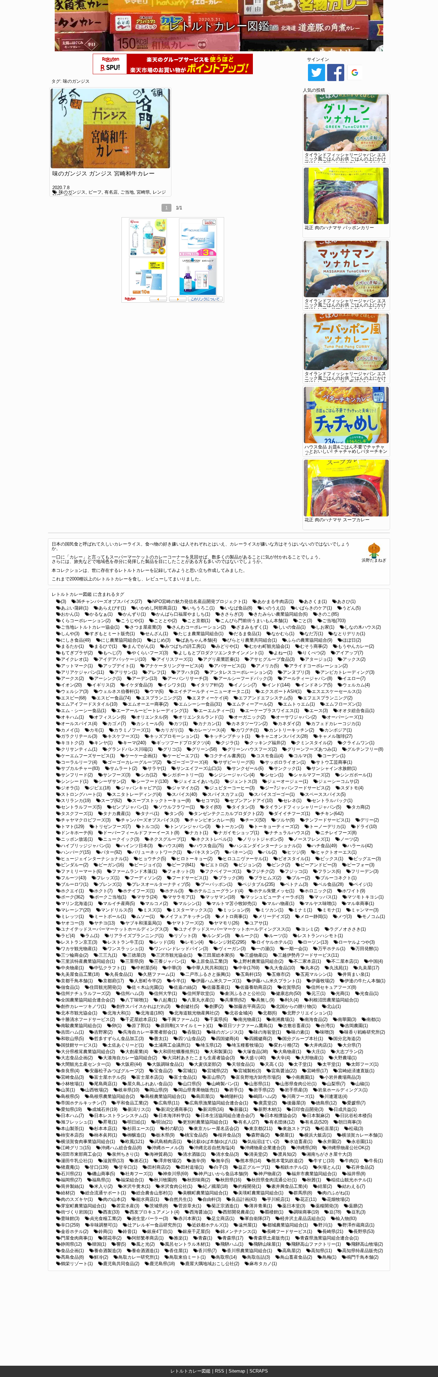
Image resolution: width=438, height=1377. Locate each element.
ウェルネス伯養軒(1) (119, 691)
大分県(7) (352, 1045)
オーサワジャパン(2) (296, 717)
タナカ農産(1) (116, 813)
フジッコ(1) (296, 871)
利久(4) (292, 999)
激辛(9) (199, 1160)
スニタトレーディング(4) (137, 794)
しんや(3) (70, 633)
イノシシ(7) (245, 684)
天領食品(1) (243, 1064)
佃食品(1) (70, 987)
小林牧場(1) (72, 1083)
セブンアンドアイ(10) (251, 800)
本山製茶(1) (72, 1128)
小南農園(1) (302, 1077)
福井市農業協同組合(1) (314, 1173)
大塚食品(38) (255, 1051)
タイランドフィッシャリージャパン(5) (303, 807)
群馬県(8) (303, 1192)
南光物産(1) (249, 1019)
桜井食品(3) (229, 1135)
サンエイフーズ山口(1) (198, 768)
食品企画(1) (72, 1250)
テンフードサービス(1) (327, 820)
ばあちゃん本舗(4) (199, 640)
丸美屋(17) (368, 967)
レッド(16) (164, 942)
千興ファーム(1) (183, 1019)
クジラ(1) (230, 742)
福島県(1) (101, 1179)
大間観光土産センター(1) (86, 1064)
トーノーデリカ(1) (327, 826)
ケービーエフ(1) (183, 755)
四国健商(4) (227, 1038)
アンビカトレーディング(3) (347, 672)
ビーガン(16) (111, 864)
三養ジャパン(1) (170, 961)
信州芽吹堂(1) (201, 993)
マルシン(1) (189, 903)
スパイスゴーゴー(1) (274, 794)
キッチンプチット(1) (229, 736)
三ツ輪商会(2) (74, 955)
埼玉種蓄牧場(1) (247, 1045)
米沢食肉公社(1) (176, 1186)
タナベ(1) (150, 813)
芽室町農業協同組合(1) (83, 1205)
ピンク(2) (281, 864)
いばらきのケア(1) (314, 608)
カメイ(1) (70, 730)
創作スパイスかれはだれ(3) (143, 1006)
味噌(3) (327, 1032)
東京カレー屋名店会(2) (216, 1128)
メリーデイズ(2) (274, 916)
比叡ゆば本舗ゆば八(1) (214, 1141)
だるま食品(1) (247, 633)
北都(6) (270, 1012)
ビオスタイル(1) (294, 858)
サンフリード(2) (77, 774)
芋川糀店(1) (278, 1199)
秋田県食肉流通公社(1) (274, 1179)
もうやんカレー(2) (356, 646)
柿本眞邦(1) (105, 1135)
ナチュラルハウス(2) (289, 832)
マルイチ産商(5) (119, 903)
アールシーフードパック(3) (245, 678)
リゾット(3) (185, 935)
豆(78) (335, 1212)
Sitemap (237, 1371)
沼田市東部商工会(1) (81, 1154)
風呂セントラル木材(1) (187, 1244)
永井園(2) (332, 1141)
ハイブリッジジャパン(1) (86, 845)
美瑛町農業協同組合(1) (260, 1192)
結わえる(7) (353, 1186)
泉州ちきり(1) (125, 1154)
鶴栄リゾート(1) (77, 1263)
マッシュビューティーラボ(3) (274, 897)
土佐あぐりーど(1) (125, 1045)
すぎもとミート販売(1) (112, 633)
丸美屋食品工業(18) (80, 974)
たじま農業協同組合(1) (200, 633)
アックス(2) (354, 659)
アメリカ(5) (267, 665)
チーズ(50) (255, 820)
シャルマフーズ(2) (312, 774)
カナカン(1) (209, 723)
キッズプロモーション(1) (174, 736)
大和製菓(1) (220, 1051)
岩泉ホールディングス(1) (343, 1089)
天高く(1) (274, 1064)
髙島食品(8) (72, 1257)
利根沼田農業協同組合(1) (334, 999)
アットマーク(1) (77, 665)
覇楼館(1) (274, 1212)
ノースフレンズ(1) (312, 839)
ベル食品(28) (331, 884)
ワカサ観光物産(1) (79, 948)
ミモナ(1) (331, 910)
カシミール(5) (150, 723)
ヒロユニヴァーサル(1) (245, 858)
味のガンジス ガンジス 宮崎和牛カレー (103, 173)
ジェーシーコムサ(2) (338, 781)
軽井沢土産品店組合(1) (302, 1218)
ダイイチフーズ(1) (292, 813)
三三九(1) (108, 955)
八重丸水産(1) (201, 999)
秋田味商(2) (198, 1179)
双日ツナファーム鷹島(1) (248, 1025)
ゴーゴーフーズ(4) (190, 762)
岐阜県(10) (128, 1089)
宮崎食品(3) (72, 1077)
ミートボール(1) (110, 916)
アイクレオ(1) (74, 659)
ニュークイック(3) (121, 839)
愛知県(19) (71, 1109)
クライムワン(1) (358, 742)
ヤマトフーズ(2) (188, 923)
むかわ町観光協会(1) (269, 646)
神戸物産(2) (269, 1173)
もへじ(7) (112, 652)
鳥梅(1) (329, 1257)
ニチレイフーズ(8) (338, 832)
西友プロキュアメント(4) (154, 1212)
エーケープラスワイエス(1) (272, 710)
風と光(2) (145, 1244)
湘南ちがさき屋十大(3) (329, 1154)
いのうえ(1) (273, 608)
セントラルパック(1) (332, 800)
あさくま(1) (315, 601)
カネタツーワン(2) (249, 723)
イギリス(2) (103, 684)
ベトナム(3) (296, 884)
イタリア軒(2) (209, 684)
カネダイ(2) (289, 723)
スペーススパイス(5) (325, 794)
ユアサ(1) (258, 923)
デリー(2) (369, 820)
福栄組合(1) (132, 1179)
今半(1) (179, 980)
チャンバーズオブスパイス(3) (150, 820)
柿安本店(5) (72, 1135)
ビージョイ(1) (148, 864)
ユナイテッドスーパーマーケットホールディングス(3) (114, 929)
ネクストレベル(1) (214, 839)
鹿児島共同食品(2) (121, 1263)
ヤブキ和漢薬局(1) (143, 923)
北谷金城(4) (241, 1012)
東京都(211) (260, 1128)
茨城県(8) (159, 1205)
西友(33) (111, 1212)
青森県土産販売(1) (272, 1238)
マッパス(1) (325, 897)
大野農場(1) (345, 1057)
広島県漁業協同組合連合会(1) (219, 1102)
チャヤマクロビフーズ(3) (86, 820)
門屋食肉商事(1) (77, 1238)
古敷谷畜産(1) (296, 1025)
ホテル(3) (174, 890)
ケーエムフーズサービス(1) (88, 755)
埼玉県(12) (211, 1045)
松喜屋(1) (329, 1128)
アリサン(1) (125, 672)
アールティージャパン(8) (307, 678)
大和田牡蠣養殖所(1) (178, 1051)
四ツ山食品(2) (192, 1038)
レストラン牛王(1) (125, 942)
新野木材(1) (269, 1109)
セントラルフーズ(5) (81, 807)
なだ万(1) (314, 633)
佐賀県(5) (291, 987)
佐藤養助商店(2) (256, 987)
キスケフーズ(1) (123, 736)
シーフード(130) (152, 781)
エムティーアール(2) (252, 704)
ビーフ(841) (183, 864)
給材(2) (68, 1192)
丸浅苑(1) (339, 967)
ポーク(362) (72, 897)
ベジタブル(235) (259, 884)
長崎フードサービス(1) (289, 1231)
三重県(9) (134, 961)
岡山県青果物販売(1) (198, 1089)
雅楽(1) (181, 1238)
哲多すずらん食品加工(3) (119, 1038)
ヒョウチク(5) (152, 858)
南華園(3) (347, 1019)
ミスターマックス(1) (192, 910)
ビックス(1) (331, 858)
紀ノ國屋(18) (215, 1186)
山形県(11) (259, 1083)
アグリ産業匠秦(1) (221, 659)
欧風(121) (134, 1141)
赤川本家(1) (189, 1218)
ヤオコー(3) (72, 923)
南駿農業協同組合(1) (81, 1025)
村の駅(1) (174, 1128)
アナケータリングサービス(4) (174, 665)
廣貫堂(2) (267, 1102)
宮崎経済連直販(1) (356, 1070)
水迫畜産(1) (300, 1141)
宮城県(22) (217, 1070)
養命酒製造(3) (107, 1250)
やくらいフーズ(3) (150, 652)
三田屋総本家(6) (218, 955)
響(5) (121, 1244)
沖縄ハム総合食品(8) (121, 1147)
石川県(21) (71, 1173)
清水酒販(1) (194, 1154)
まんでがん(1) (141, 646)
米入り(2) (103, 1186)
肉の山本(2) (114, 1199)
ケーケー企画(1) (141, 755)
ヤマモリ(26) (226, 923)
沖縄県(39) (306, 1147)
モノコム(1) (373, 916)
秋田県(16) (230, 1179)
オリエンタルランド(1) (200, 717)
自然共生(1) (180, 1199)
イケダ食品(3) (139, 684)
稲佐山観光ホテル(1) (351, 1179)
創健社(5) (190, 1006)
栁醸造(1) (136, 1135)
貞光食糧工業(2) (105, 1218)
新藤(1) (241, 1109)
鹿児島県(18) (162, 1263)
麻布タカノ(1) (263, 1263)
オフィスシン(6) (110, 717)
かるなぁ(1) (101, 614)
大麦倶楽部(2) (207, 1064)
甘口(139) (99, 1167)
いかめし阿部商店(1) (156, 608)
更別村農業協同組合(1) (205, 1122)
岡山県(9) (159, 1089)
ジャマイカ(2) (185, 787)
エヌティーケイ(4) (210, 697)
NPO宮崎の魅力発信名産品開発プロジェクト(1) (199, 601)
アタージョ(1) (318, 659)
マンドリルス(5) (117, 910)
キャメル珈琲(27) (335, 736)
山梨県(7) (336, 1083)
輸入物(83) (346, 1218)
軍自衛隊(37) (257, 1218)
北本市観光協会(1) (79, 1012)
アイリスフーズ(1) (174, 659)
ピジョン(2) (250, 864)
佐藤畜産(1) (218, 987)
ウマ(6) (157, 691)
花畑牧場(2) (338, 1199)
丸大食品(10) (282, 967)
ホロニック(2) (318, 890)
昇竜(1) (110, 1122)
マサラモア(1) (181, 897)
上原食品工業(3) (212, 961)
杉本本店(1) (105, 1128)
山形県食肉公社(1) (298, 1083)
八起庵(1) (167, 999)
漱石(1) (141, 1160)
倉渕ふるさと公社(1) (245, 993)
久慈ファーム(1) (159, 974)
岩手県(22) (264, 1089)
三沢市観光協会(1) (174, 955)
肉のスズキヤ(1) (77, 1199)
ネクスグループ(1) (168, 839)
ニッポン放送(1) (77, 839)
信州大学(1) (165, 993)
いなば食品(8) (238, 608)
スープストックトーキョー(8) (161, 800)
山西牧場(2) (96, 1089)
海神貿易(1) (161, 1154)
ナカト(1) (199, 832)
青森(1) (205, 1238)
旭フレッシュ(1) (77, 1122)
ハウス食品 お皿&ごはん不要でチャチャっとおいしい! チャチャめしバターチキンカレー (346, 451)
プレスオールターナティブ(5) (161, 884)
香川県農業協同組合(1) (249, 1250)
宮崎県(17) (317, 1070)
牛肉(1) (352, 1160)
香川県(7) (207, 1250)
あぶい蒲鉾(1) (74, 608)
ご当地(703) (334, 620)
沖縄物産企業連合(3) (265, 1147)
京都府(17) (113, 980)
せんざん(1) (156, 633)
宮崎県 (143, 192)
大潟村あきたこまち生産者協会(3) (201, 1057)
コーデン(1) (333, 755)
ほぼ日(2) (352, 640)
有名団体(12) (282, 1122)
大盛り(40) (255, 1057)
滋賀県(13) (113, 1160)
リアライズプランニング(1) (137, 935)
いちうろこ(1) (201, 608)
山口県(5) (192, 1083)
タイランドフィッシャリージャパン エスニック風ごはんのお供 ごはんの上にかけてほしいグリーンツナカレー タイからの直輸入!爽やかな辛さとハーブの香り (345, 161)
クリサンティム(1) (79, 749)
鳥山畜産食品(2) (296, 1257)
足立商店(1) (222, 1218)
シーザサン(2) (112, 781)
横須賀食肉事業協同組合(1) (88, 1141)
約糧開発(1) (249, 1186)
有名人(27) (248, 1122)
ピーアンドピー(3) (318, 864)
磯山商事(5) (103, 1173)
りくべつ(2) (313, 652)
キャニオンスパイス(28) (284, 736)
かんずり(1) (134, 614)
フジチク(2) (263, 871)
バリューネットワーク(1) (157, 852)
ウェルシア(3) (74, 691)
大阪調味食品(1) (168, 1064)
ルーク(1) (249, 935)
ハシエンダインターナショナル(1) (267, 845)
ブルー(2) (301, 877)
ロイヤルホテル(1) (274, 942)
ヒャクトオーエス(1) (336, 852)
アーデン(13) (144, 678)
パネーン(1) (241, 852)
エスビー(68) (73, 697)
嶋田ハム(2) (265, 1096)
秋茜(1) (314, 1179)
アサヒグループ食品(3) (272, 659)
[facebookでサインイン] (335, 80)
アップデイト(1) (119, 665)
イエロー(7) (354, 678)
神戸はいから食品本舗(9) (223, 1173)
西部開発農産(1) (239, 1212)
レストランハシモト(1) (320, 935)
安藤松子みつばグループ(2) (117, 1070)
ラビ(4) (68, 935)
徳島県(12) (326, 1102)
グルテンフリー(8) (365, 749)
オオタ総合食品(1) (356, 710)
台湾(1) (328, 1025)
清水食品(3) (227, 1154)
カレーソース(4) (210, 730)
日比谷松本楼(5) (356, 1115)
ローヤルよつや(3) (356, 942)
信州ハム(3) (132, 993)
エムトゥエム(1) (299, 704)
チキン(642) (332, 813)
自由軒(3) (212, 1199)
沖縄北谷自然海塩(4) (214, 1147)
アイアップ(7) (349, 652)
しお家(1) (325, 627)
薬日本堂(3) (293, 1205)
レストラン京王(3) (79, 942)
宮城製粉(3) (249, 1070)
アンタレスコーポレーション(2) (240, 672)
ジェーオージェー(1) (287, 781)
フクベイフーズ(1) (223, 871)
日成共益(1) (345, 1109)
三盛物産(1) (256, 955)
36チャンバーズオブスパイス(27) (109, 601)
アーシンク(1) (107, 678)
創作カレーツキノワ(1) (83, 1006)
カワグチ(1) (247, 730)
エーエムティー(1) (216, 710)
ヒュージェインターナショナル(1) (94, 858)
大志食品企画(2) (77, 1057)
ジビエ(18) (100, 787)
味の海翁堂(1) (267, 1032)
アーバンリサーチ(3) (187, 678)
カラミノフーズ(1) (132, 730)
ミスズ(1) (152, 910)
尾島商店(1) (105, 1083)
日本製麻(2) (318, 1115)
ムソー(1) (145, 916)
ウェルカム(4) (356, 684)
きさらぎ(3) (231, 614)
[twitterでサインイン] (316, 80)
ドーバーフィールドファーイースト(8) (141, 832)
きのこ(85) (328, 614)
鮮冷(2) (101, 1257)
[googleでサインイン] (354, 80)
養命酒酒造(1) (145, 1250)
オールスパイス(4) (79, 723)
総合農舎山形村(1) (154, 1192)
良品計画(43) (244, 1199)
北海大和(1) (118, 1012)
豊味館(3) (70, 1218)
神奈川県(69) (175, 1173)
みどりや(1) (227, 646)
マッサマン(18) (220, 897)
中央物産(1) (72, 967)
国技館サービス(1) (79, 1045)
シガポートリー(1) (185, 774)
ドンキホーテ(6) (77, 832)
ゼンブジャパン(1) (130, 807)
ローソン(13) (315, 942)
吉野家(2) (103, 1032)
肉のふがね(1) (336, 1192)
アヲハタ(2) (187, 672)
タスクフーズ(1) (77, 813)
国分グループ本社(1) (302, 1038)
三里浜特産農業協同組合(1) (88, 961)
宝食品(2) (163, 1070)
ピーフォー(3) (360, 864)
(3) (63, 601)
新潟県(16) (213, 1109)
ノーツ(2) (349, 839)
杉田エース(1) (141, 1128)
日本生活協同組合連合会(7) (228, 1115)
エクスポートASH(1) (280, 691)
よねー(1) (283, 652)
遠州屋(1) (248, 1225)
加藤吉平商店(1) (250, 1006)
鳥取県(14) (226, 1257)
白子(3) (221, 1167)
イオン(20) (71, 684)
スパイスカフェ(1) (225, 794)
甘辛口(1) (128, 1167)
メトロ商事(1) (234, 916)
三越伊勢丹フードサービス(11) (308, 955)
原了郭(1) (141, 1025)
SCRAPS (258, 1371)
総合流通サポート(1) (105, 1192)
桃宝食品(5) (196, 1135)
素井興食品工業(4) (289, 1186)
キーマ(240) (134, 742)
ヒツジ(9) (296, 852)
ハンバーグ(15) (76, 852)
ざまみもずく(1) (252, 627)
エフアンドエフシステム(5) (266, 697)
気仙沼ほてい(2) (263, 1141)
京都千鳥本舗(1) (77, 980)
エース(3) (318, 710)
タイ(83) (213, 807)
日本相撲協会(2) (281, 1115)
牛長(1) (376, 1160)
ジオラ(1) (70, 787)
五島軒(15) (251, 974)
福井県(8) (356, 1173)
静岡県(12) (71, 1244)
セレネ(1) (292, 800)
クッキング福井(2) (267, 742)
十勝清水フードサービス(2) (88, 1019)
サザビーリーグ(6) (236, 762)
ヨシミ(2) (310, 929)
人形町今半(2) (148, 980)
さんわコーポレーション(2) (199, 627)
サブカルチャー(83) (80, 768)
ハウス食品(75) (209, 845)
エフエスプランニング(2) (327, 697)
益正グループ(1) (254, 1167)
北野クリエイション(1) (309, 1012)
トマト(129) (72, 826)
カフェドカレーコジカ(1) (336, 723)
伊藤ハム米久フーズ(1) (218, 980)
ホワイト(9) (353, 890)
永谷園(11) (361, 1141)
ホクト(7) (103, 890)
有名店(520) (316, 1122)
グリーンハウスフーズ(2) (252, 749)
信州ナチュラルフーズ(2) (86, 993)
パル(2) (270, 852)
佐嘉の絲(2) (185, 987)
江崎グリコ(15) (76, 1147)
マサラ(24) (147, 897)
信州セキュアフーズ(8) (333, 987)
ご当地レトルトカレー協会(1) (90, 627)
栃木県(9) (165, 1135)
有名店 (111, 192)
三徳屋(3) (136, 955)
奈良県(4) (70, 1070)
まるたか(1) (72, 646)
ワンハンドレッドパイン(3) (181, 948)
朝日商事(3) (349, 1122)
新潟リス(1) (139, 1109)
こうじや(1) (132, 620)
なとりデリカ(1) (349, 633)
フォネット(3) (181, 871)
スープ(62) (111, 800)
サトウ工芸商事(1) (334, 762)
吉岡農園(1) (356, 1025)
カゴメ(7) (116, 723)
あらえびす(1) (112, 608)
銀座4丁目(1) (159, 1231)
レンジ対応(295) (230, 942)
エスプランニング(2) (161, 697)
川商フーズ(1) (300, 1096)
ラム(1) (92, 935)
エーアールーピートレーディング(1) (152, 710)
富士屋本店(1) (150, 1077)
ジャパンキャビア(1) (141, 787)
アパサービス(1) (230, 665)
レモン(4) (194, 942)
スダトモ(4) (351, 787)
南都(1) (373, 1019)
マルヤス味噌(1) (320, 903)
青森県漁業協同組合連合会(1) (329, 1238)
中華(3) (174, 967)
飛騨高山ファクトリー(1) (316, 1244)
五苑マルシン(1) (316, 974)
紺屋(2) (325, 1186)
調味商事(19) (306, 1212)
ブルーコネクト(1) (338, 877)
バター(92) (111, 852)
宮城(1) (190, 1070)
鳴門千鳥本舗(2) (362, 1257)
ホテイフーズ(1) (139, 890)
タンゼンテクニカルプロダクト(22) (228, 813)
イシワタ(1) (174, 684)
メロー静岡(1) (313, 916)
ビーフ (95, 192)
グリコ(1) (172, 749)
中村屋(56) (146, 967)
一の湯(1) (265, 948)
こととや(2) (165, 620)
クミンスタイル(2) (314, 742)
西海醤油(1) (201, 1212)
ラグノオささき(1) (348, 929)
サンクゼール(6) (247, 768)
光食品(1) (369, 993)
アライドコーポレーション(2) (318, 665)
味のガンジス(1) (227, 1032)
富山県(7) (216, 1077)
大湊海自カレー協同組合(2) (130, 1057)
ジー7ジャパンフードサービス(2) (297, 787)
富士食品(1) (185, 1077)
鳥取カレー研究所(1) (138, 1257)
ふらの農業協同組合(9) (309, 640)
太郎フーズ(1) (364, 1064)
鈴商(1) (106, 1231)
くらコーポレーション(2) (86, 620)
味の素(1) (300, 1032)
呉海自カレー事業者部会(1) (150, 1032)
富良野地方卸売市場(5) (258, 1077)
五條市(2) (281, 974)
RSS (219, 1371)
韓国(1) (99, 1244)
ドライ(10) (366, 826)
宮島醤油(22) (284, 1070)
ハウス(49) (173, 845)
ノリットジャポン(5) (263, 839)
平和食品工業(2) (132, 1102)
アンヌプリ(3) (296, 672)
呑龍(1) (194, 1032)
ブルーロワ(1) (74, 884)
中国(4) (376, 961)
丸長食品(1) (121, 974)
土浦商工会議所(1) (172, 1045)
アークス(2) (72, 678)
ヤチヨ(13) (104, 923)
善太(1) (161, 1038)
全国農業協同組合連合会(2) (88, 999)
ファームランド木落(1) (134, 871)
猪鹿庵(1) (70, 1167)
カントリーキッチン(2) (291, 730)
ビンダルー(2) (74, 864)
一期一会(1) (296, 948)
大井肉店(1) (320, 1045)
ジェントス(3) (243, 781)
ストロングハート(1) (81, 794)
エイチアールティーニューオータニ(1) (212, 691)
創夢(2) (216, 1006)
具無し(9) (265, 999)
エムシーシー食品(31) (200, 704)
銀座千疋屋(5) (196, 1231)
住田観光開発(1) (105, 987)
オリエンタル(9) (152, 717)
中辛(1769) (248, 967)
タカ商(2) (360, 807)
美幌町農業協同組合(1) (205, 1192)
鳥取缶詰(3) (258, 1257)
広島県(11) (168, 1102)
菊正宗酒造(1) (225, 1205)
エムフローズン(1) (343, 704)
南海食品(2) (316, 1019)
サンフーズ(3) (116, 774)
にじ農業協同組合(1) (121, 640)
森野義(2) (260, 1135)
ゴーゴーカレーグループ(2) (134, 762)
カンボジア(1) (338, 730)
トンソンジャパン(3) (190, 826)
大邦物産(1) (311, 1057)
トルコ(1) (150, 826)
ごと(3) (305, 620)
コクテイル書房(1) (227, 755)
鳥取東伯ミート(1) (187, 1257)
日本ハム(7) (72, 1115)
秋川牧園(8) (165, 1179)
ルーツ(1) (278, 935)
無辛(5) (223, 1160)
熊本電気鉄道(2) (287, 1160)
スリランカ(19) (76, 800)
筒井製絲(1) (72, 1186)
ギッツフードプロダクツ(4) (183, 742)
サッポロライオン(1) (285, 762)
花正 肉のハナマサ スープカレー (337, 519)
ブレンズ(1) (110, 884)
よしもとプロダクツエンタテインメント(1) (220, 652)
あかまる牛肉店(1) (275, 601)
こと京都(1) (198, 620)
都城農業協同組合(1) (287, 1225)
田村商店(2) (158, 1167)
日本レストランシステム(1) (121, 1115)
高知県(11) (321, 1250)
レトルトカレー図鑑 (190, 1371)
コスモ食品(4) (269, 755)
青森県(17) (232, 1238)
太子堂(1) (303, 1064)
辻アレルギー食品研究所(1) (155, 1225)
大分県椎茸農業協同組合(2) (88, 1051)
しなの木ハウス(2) (363, 627)
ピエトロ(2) (216, 864)
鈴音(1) (130, 1231)
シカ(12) (149, 774)
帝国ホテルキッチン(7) (83, 1102)
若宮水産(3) (127, 1205)
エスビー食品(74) (113, 697)
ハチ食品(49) (324, 845)
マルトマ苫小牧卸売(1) (234, 903)
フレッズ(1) (107, 877)
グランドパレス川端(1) (130, 749)
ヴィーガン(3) (232, 948)
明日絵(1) (136, 1122)
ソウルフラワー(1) (176, 807)
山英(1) (68, 1089)
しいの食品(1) (292, 627)
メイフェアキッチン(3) (187, 916)
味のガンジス (76, 81)
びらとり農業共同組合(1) (252, 640)
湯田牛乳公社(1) (77, 1160)
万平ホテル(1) (331, 948)
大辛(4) (283, 1057)
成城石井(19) (104, 1109)
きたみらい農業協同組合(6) (281, 614)
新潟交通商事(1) (177, 1109)
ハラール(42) (360, 845)
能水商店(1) (147, 1199)
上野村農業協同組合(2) (260, 961)
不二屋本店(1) (345, 961)
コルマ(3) (303, 755)
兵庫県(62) (235, 999)
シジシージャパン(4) (234, 774)
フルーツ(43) (73, 877)
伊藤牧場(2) (322, 980)
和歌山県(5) (72, 1038)
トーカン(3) (232, 826)
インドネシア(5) (316, 684)
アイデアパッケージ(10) (122, 659)
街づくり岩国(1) (77, 1212)
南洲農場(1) (282, 1019)
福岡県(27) (71, 1179)
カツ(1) (181, 723)
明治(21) (164, 1122)
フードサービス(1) (190, 877)
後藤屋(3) (296, 1102)
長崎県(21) (332, 1231)
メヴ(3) (345, 916)
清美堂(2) (258, 1154)
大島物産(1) (289, 1051)
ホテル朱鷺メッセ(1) (274, 890)
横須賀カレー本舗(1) (362, 1135)
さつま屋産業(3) (146, 627)
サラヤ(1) (156, 768)
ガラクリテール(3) (79, 736)
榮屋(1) (287, 1135)
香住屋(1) (178, 1250)
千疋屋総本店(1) (141, 1019)
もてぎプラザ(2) (77, 652)
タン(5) (176, 813)
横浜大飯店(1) (318, 1135)
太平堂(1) (331, 1064)
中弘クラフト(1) (110, 967)
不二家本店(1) (307, 961)
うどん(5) (351, 608)
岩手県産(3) (296, 1089)
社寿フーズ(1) (139, 1173)
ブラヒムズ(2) (267, 877)
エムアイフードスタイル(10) (89, 704)
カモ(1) (97, 730)
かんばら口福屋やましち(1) (183, 614)
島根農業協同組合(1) (165, 1096)
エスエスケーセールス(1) (336, 691)
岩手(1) (236, 1089)
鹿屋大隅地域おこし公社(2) (212, 1263)
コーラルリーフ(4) (79, 762)
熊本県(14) (250, 1160)
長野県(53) (363, 1231)
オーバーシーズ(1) (345, 717)
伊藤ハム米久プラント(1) (276, 980)
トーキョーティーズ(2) (276, 826)
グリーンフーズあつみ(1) (312, 749)
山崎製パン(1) (225, 1083)
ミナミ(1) (303, 910)
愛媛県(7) (356, 1102)
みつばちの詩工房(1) (185, 646)
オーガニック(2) (250, 717)
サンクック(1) (287, 768)
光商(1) (343, 993)
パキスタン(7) (205, 852)
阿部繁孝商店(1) (148, 1238)
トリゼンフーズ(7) (112, 826)
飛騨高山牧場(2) (367, 1244)
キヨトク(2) (72, 742)
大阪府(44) (131, 1064)
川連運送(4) (335, 1096)
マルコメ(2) (156, 903)
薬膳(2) (356, 1205)
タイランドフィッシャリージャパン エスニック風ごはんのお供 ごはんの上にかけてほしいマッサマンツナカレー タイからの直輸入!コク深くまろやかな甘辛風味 (345, 307)
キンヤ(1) (103, 742)
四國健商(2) (260, 1038)
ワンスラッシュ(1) (125, 948)
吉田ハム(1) (72, 1032)
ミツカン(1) (271, 910)
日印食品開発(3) (307, 1109)
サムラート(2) (123, 768)
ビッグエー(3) (367, 858)
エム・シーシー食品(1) (83, 710)
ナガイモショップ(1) (238, 832)
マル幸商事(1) (360, 903)
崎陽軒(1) (234, 1096)
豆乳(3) (358, 1212)
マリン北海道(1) (77, 903)
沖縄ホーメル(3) (168, 1147)
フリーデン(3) (364, 871)
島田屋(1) (205, 1096)
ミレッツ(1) (72, 916)
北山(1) (334, 1006)
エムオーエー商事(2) (148, 704)
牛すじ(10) (323, 1160)
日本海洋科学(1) (174, 1115)
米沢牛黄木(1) (136, 1186)
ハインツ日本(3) (137, 845)
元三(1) (318, 993)
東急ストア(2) (296, 1128)
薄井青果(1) (260, 1205)
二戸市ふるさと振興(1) (207, 974)
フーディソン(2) (146, 877)
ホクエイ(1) (72, 890)
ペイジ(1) (363, 884)
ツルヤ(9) (285, 820)
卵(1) (116, 1025)
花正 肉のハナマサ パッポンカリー (339, 227)
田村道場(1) (192, 1167)
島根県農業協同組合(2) (112, 1096)
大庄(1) (318, 1051)
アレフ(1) (156, 672)
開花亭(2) (112, 1238)
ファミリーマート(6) (81, 871)
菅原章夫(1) (189, 1205)
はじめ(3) (161, 640)
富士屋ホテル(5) (110, 1077)
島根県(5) (70, 1096)
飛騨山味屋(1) (267, 1244)
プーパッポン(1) (216, 884)
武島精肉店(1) (168, 1141)
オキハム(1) (72, 717)
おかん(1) (70, 614)
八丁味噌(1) (136, 999)
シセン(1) (274, 774)
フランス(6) (329, 871)
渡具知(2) (287, 1154)
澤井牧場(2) (169, 1160)
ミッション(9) (236, 910)
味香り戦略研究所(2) (364, 1032)
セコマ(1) (210, 800)
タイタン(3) (243, 807)
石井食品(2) (362, 1167)
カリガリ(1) (171, 730)
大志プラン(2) (349, 1051)
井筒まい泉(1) (356, 974)
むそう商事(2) (313, 646)
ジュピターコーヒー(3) (232, 787)
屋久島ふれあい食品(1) (149, 1083)
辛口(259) (70, 1225)
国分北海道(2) (347, 1038)
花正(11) (308, 1199)
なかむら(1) (282, 633)
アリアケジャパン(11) (82, 672)
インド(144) (278, 684)
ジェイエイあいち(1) (199, 781)
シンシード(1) (74, 781)
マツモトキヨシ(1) (365, 897)
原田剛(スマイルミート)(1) (186, 1025)
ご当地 (127, 192)
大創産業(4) (136, 1051)
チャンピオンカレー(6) (212, 820)
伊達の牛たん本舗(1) (365, 980)
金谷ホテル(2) (74, 1231)
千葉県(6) (218, 1019)
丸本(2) (312, 967)
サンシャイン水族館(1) (334, 768)
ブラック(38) (231, 877)
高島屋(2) (291, 1250)
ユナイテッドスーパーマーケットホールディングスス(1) (235, 929)
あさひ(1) (346, 601)
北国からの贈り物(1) (296, 1006)
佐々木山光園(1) (148, 987)
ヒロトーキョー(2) (194, 858)
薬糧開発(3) (326, 1205)
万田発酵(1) (367, 948)
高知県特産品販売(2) (362, 1250)
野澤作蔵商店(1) (358, 1225)
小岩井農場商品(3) (342, 1077)
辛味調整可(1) (103, 1225)
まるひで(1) (105, 646)
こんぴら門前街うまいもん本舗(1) (254, 620)
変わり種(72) (286, 1045)
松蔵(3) (356, 1128)
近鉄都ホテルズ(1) (210, 1225)
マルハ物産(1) (280, 903)
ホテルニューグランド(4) (218, 890)
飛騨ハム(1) (231, 1244)
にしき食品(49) (76, 640)
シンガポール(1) (356, 774)
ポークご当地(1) (110, 897)
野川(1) (325, 1225)
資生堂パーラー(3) (150, 1218)
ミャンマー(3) (364, 910)
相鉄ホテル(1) (294, 1167)
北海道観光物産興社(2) (196, 1012)
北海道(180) (152, 1012)
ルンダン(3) (218, 935)
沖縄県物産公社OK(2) (348, 1147)
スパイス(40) (184, 794)
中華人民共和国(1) (210, 967)
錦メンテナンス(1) (238, 1231)
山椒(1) (363, 1083)
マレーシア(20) (76, 910)
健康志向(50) (288, 993)
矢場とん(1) (329, 1167)
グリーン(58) (204, 749)
